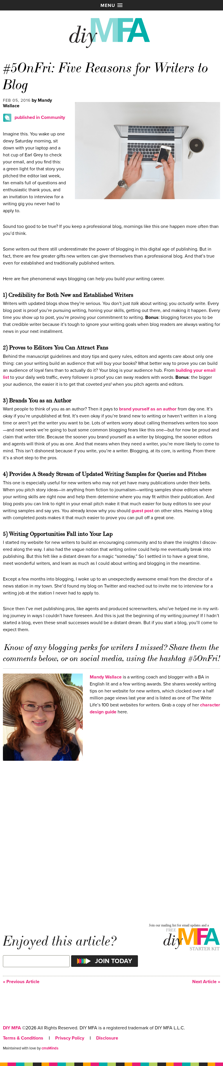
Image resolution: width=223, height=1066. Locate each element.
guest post (142, 511)
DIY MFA (12, 1028)
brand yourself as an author (148, 409)
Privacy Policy (69, 1038)
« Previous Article (21, 982)
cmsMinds (50, 1048)
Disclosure (107, 1038)
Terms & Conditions (23, 1038)
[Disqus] (111, 840)
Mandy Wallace (106, 677)
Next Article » (206, 982)
